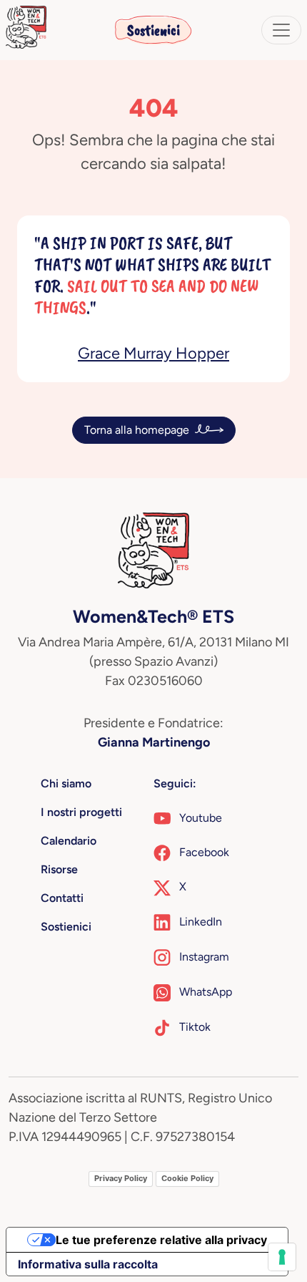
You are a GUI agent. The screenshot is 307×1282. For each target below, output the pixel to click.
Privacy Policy (120, 1178)
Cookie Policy (187, 1178)
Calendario (68, 841)
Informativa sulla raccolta (88, 1264)
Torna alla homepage (136, 430)
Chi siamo (66, 783)
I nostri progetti (81, 812)
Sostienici (153, 30)
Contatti (62, 898)
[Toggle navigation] (281, 30)
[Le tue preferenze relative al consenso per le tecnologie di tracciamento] (282, 1257)
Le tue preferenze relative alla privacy (161, 1240)
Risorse (59, 869)
